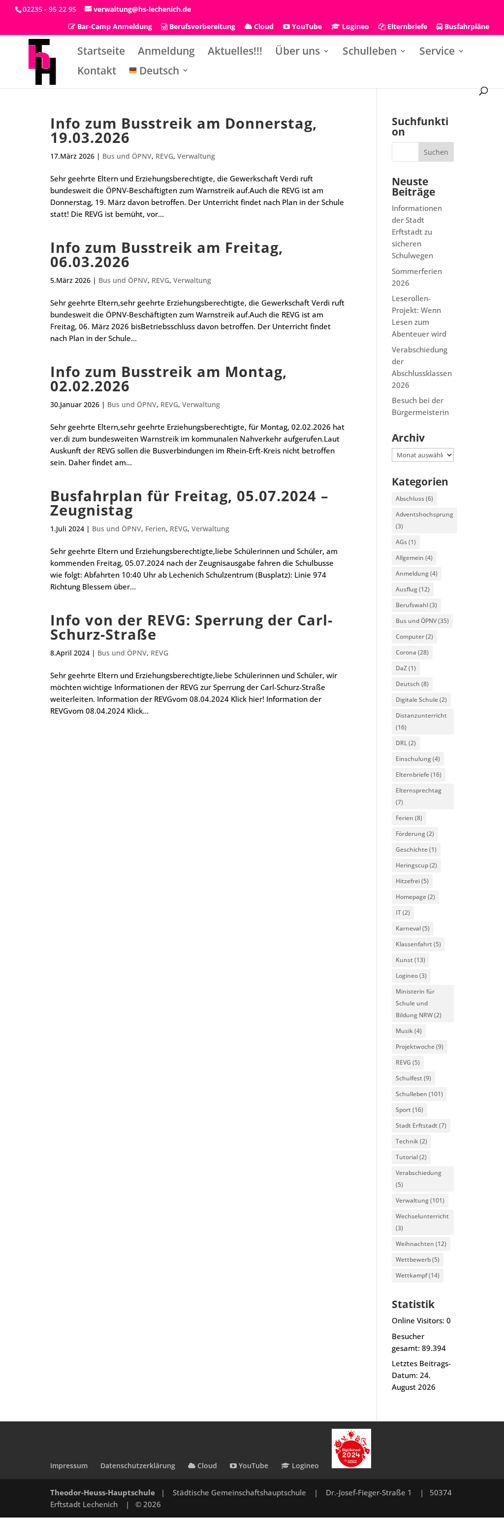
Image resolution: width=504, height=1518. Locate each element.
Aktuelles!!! (235, 52)
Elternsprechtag (418, 796)
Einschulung (418, 759)
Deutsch (412, 684)
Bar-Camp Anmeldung (113, 27)
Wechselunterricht (422, 1222)
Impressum (69, 1465)
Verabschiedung (418, 1179)
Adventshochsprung (424, 520)
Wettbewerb (418, 1259)
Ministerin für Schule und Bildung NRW (418, 1003)
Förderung (415, 833)
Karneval (413, 928)
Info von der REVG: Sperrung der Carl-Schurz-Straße (191, 627)
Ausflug (413, 589)
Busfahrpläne (465, 27)
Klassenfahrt (418, 944)
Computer (414, 636)
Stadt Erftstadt (421, 1125)
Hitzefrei (412, 881)
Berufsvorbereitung (201, 27)
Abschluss (414, 498)
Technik (411, 1141)
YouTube (306, 27)
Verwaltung (196, 156)
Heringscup (416, 865)
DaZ (406, 668)
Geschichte (416, 849)
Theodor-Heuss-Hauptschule (102, 1492)
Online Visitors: (419, 1320)
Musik (409, 1031)
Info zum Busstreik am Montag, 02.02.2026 (168, 379)
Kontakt (96, 72)
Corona (412, 652)
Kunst (410, 960)
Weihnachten (421, 1244)
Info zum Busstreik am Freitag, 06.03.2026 (166, 255)
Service (437, 52)
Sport (409, 1109)
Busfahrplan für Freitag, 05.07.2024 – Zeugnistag (189, 503)
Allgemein (414, 557)
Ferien (155, 528)
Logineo (354, 27)
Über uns (297, 52)
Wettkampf (418, 1275)
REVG (164, 156)
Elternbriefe (406, 27)
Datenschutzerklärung (137, 1465)
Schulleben (370, 52)
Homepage (415, 897)
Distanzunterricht (421, 721)
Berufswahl (416, 605)
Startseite (101, 52)
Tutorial (411, 1157)
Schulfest (413, 1078)
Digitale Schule (421, 699)
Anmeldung (166, 52)
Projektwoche (419, 1046)
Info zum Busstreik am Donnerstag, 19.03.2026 (183, 130)
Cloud (263, 27)
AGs (406, 542)
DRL (406, 743)
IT (403, 912)
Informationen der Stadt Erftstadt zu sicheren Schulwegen (417, 231)
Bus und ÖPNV (127, 156)
